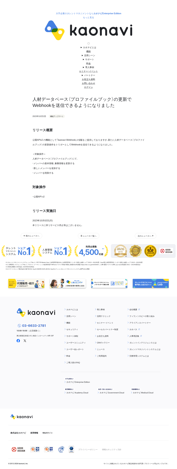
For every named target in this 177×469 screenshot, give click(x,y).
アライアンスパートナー (140, 322)
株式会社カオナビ (18, 432)
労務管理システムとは (139, 355)
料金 (88, 63)
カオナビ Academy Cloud (77, 392)
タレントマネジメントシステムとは (144, 349)
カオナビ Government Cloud (112, 392)
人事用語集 (134, 336)
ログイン (88, 87)
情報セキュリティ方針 (111, 449)
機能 (88, 51)
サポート (89, 59)
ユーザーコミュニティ (76, 342)
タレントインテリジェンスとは (143, 342)
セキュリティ (72, 329)
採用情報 (34, 432)
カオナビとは (89, 47)
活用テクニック (103, 316)
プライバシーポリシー (88, 449)
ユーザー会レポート (75, 349)
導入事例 (89, 67)
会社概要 (133, 309)
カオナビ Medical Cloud (143, 392)
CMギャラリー (103, 342)
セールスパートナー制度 (107, 329)
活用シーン (89, 55)
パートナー (89, 75)
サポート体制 (72, 336)
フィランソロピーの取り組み (142, 316)
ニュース (101, 349)
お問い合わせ (88, 83)
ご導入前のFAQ (73, 362)
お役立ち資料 (88, 79)
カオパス (133, 329)
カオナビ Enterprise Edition (78, 382)
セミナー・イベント (88, 71)
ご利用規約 (102, 355)
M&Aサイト (48, 432)
